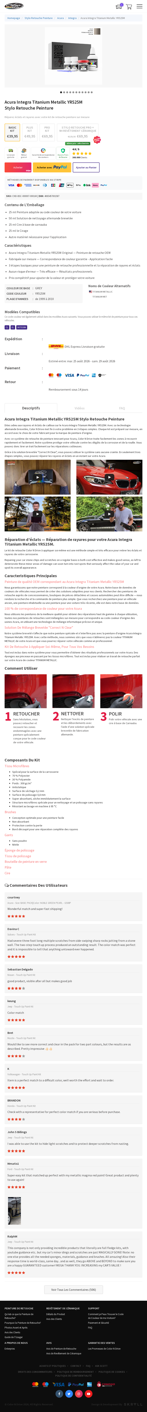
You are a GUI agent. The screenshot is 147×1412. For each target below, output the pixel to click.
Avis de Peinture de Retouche (61, 1348)
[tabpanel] (73, 56)
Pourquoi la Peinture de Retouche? (23, 1322)
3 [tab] (67, 92)
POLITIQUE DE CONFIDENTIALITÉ (73, 1375)
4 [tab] (70, 92)
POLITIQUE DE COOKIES (112, 1371)
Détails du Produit (55, 1314)
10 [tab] (89, 92)
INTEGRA (21, 327)
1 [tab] (61, 92)
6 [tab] (76, 92)
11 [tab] (92, 92)
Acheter (18, 167)
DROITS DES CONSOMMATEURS (35, 1371)
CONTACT (75, 1366)
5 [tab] (73, 92)
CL (7, 327)
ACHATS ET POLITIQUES (52, 1366)
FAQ (90, 1327)
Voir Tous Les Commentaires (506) (73, 1290)
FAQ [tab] (122, 408)
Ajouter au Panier (86, 167)
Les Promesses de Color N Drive (104, 1348)
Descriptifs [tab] (31, 408)
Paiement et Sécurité (98, 1322)
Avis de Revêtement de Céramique (63, 1353)
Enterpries (10, 1348)
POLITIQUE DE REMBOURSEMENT (75, 1371)
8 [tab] (82, 92)
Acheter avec (44, 167)
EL (13, 327)
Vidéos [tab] (80, 408)
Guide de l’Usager (14, 1337)
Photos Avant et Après (16, 1327)
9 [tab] (86, 92)
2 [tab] (64, 92)
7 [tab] (79, 92)
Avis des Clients (12, 1332)
